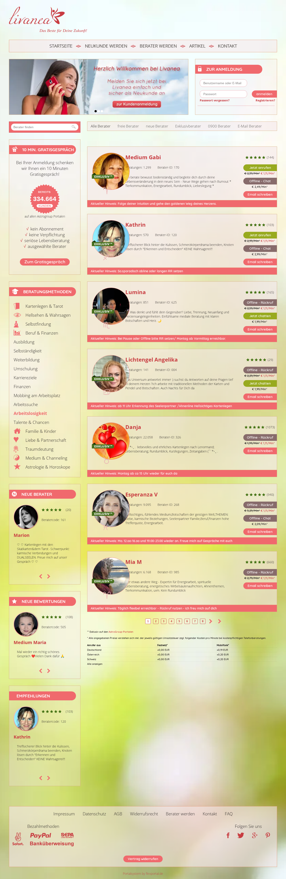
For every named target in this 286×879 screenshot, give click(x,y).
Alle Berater (101, 126)
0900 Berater (219, 126)
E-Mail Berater (250, 126)
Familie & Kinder (40, 431)
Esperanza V (141, 494)
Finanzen (22, 386)
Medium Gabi (143, 157)
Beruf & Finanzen (41, 333)
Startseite (60, 46)
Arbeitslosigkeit (30, 413)
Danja (133, 427)
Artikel (197, 46)
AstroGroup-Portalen (121, 631)
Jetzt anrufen (260, 167)
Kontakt (227, 46)
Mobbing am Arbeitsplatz (37, 395)
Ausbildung (24, 342)
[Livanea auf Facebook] (228, 836)
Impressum (64, 814)
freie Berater (128, 126)
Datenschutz (94, 814)
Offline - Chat (260, 181)
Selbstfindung (38, 324)
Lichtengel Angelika (151, 359)
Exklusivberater (188, 126)
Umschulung (26, 369)
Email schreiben (260, 194)
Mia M (133, 561)
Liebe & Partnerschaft (45, 440)
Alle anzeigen (94, 664)
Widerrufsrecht (144, 814)
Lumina (135, 292)
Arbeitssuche (26, 404)
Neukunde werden (106, 46)
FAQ (229, 814)
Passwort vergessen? (214, 100)
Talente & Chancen (31, 422)
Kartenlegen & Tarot (44, 306)
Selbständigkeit (28, 351)
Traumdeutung (39, 449)
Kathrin (22, 737)
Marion (18, 535)
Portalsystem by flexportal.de (143, 873)
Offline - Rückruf (260, 302)
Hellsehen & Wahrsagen (48, 315)
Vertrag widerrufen (143, 859)
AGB (118, 814)
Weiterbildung (27, 360)
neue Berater (157, 126)
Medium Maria (27, 642)
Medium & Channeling (46, 458)
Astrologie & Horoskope (47, 467)
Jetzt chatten (260, 316)
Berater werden (158, 46)
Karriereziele (25, 378)
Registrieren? (265, 100)
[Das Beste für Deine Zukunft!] (48, 15)
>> (219, 621)
